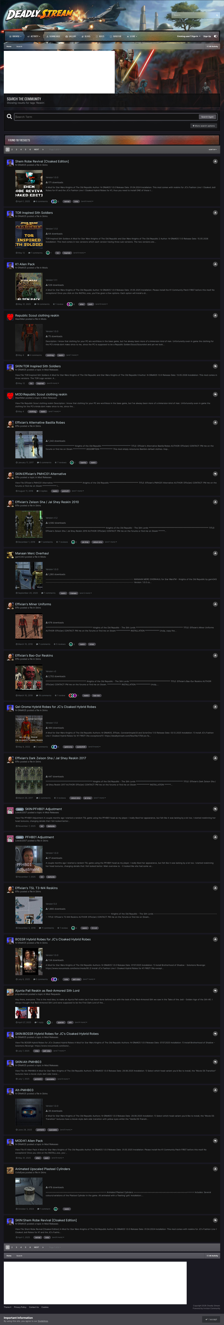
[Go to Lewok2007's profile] (10, 810)
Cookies (44, 1307)
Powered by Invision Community (206, 1308)
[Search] (217, 15)
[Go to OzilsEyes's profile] (10, 1170)
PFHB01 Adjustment (39, 837)
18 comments (43, 304)
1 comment (44, 1209)
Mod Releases (51, 369)
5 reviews (61, 644)
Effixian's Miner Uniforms (33, 604)
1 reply (40, 1022)
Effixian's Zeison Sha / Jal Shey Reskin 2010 (47, 502)
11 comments (47, 928)
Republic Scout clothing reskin (37, 315)
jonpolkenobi (21, 994)
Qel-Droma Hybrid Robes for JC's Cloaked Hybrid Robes (55, 707)
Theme (7, 1307)
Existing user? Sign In (188, 36)
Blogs (87, 36)
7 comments (36, 253)
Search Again (207, 117)
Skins (45, 165)
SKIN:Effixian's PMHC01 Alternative (40, 474)
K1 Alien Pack (25, 264)
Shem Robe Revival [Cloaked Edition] (42, 161)
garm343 (20, 556)
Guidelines (43, 1321)
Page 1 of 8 (54, 149)
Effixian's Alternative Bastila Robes (40, 422)
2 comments (42, 746)
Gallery (72, 36)
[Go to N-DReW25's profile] (10, 163)
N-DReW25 (20, 165)
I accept (212, 1319)
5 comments (41, 979)
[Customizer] (215, 36)
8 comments (41, 201)
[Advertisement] (59, 72)
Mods (45, 267)
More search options (204, 126)
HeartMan (20, 319)
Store (132, 36)
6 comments (45, 462)
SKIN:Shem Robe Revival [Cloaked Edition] (46, 1220)
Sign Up (207, 36)
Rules (101, 36)
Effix (17, 426)
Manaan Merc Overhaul (32, 553)
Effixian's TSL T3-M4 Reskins (36, 888)
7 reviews (61, 462)
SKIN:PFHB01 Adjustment (43, 809)
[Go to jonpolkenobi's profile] (10, 992)
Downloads (54, 36)
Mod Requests (53, 994)
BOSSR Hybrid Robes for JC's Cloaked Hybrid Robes (53, 939)
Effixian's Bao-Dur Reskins (34, 655)
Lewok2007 (21, 812)
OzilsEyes (20, 1172)
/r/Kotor (116, 36)
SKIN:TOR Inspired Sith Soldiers (38, 366)
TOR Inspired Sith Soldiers (34, 213)
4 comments (35, 355)
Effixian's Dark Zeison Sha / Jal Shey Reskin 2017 (50, 758)
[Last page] (43, 150)
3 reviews (61, 798)
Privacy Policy (20, 1307)
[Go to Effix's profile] (10, 424)
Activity (34, 36)
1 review (59, 304)
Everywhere (205, 15)
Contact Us (34, 1307)
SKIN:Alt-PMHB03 (28, 1062)
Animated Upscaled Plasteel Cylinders (42, 1169)
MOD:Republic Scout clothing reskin (41, 394)
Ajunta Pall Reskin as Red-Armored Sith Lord (47, 990)
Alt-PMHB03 (24, 1090)
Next (36, 149)
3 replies (43, 491)
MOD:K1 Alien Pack (29, 1141)
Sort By (212, 149)
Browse (16, 36)
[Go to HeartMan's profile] (10, 317)
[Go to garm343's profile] (10, 554)
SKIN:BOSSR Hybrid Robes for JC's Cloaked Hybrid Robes (57, 1034)
